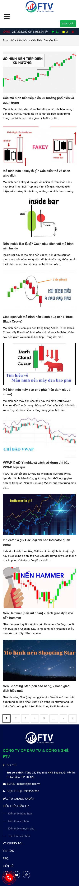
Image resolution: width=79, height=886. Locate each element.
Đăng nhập (68, 24)
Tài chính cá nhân (19, 836)
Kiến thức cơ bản (18, 821)
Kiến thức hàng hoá (20, 813)
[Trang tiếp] (63, 718)
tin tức (8, 850)
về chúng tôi (12, 843)
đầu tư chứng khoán (18, 798)
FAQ (5, 858)
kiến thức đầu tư (16, 806)
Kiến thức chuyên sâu (21, 828)
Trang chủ (8, 40)
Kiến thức (22, 40)
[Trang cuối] (72, 718)
